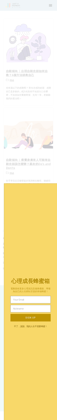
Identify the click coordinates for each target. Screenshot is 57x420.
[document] (28, 210)
